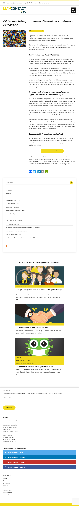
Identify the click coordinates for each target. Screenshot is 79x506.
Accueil (5, 478)
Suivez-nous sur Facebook (16, 467)
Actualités (8, 193)
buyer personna (66, 110)
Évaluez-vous (6, 481)
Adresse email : (7, 397)
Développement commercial (36, 31)
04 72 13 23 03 (14, 441)
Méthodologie (7, 483)
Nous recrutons (7, 488)
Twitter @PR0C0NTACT (12, 249)
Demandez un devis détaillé (52, 151)
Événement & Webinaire (12, 204)
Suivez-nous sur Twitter (16, 452)
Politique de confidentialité (10, 495)
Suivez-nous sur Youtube (16, 462)
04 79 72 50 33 (31, 3)
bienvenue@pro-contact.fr (14, 3)
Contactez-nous (44, 3)
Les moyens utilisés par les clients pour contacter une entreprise (23, 227)
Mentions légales (7, 492)
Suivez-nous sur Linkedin (16, 457)
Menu (73, 11)
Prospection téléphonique (12, 214)
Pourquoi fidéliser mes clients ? (14, 234)
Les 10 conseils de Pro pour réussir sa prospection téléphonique (23, 238)
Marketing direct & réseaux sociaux (15, 210)
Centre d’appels (10, 197)
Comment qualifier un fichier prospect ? (16, 231)
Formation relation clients (12, 207)
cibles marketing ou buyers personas (58, 47)
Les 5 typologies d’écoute (12, 224)
